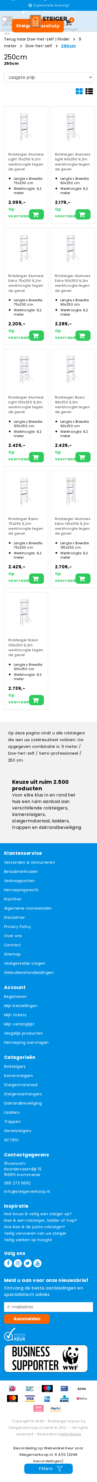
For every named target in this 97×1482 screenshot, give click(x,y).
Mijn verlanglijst (19, 1024)
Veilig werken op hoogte (28, 1240)
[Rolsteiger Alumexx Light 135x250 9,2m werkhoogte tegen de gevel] (24, 369)
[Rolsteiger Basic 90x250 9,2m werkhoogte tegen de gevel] (70, 369)
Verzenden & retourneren (29, 862)
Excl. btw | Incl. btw (7, 29)
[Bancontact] (31, 1391)
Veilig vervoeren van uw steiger (35, 1233)
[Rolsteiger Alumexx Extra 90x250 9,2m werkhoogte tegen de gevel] (70, 248)
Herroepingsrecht (21, 890)
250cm (68, 46)
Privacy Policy (17, 926)
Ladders (11, 1112)
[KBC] (66, 1401)
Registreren (15, 996)
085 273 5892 (17, 1183)
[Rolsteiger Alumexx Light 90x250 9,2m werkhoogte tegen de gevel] (70, 126)
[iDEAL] (14, 1391)
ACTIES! (11, 1140)
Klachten (13, 899)
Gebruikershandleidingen (29, 972)
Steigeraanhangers (23, 1094)
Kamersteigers (18, 1075)
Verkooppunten (19, 880)
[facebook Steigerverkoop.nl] (8, 1263)
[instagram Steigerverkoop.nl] (18, 1263)
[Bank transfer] (83, 1391)
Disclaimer (14, 917)
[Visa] (31, 1401)
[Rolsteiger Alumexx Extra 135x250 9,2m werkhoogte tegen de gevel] (70, 491)
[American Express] (49, 1401)
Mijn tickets (15, 1015)
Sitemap (12, 954)
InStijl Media (70, 1434)
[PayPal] (57, 1411)
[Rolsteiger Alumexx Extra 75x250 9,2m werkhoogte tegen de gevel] (24, 248)
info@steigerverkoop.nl (27, 1191)
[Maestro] (49, 1391)
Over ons (13, 936)
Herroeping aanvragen (26, 1042)
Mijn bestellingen (20, 1005)
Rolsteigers (15, 1066)
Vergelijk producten (23, 1033)
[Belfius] (83, 1401)
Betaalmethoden (21, 871)
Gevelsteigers (17, 1130)
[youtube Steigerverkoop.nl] (37, 1263)
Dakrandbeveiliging (23, 1103)
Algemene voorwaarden (28, 908)
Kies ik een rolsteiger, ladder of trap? (40, 1220)
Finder (64, 39)
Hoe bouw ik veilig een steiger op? (38, 1214)
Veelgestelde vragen (24, 963)
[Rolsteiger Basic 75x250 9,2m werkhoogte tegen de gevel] (24, 491)
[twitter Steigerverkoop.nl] (28, 1263)
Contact (12, 945)
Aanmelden (26, 1319)
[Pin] (66, 1391)
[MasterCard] (14, 1401)
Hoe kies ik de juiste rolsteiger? (34, 1227)
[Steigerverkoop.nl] (48, 21)
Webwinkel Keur (59, 1448)
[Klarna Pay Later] (40, 1411)
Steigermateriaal (21, 1085)
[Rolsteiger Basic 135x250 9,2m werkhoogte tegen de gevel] (24, 612)
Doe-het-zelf (39, 46)
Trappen (12, 1121)
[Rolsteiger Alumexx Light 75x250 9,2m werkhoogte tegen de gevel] (24, 126)
